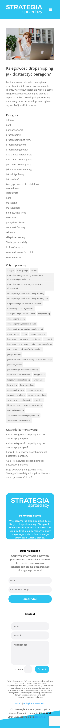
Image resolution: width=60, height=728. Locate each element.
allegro (10, 270)
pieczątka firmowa (15, 390)
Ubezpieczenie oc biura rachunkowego (24, 405)
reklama (10, 232)
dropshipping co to (16, 144)
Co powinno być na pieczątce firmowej (24, 303)
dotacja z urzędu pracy (17, 313)
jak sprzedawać (14, 354)
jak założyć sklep (14, 364)
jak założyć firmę (15, 174)
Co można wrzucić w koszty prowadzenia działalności (25, 286)
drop (33, 313)
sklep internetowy (15, 237)
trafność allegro (14, 247)
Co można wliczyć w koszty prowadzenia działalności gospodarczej (25, 277)
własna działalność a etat (19, 252)
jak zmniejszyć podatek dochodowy (22, 369)
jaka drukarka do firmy (42, 344)
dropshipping (13, 134)
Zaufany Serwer (43, 717)
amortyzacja (22, 270)
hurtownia (11, 339)
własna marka (13, 257)
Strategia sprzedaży (16, 242)
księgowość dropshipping (18, 379)
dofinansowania (14, 129)
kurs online (12, 385)
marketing (11, 202)
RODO (18, 703)
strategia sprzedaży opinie (19, 400)
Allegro (10, 119)
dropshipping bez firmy (18, 139)
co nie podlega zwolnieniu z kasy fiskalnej (25, 293)
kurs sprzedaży (27, 385)
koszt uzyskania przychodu (19, 374)
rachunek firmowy (15, 227)
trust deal (38, 400)
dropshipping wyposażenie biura (21, 323)
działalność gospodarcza (19, 154)
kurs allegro (38, 379)
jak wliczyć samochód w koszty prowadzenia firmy (29, 359)
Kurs (8, 197)
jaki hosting (12, 349)
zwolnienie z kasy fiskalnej (19, 420)
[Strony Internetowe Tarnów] (45, 713)
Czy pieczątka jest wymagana (20, 308)
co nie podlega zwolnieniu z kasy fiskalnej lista (27, 298)
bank (8, 124)
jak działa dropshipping (18, 164)
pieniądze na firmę (16, 212)
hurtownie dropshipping (19, 159)
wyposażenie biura (15, 410)
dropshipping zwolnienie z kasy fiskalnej (25, 329)
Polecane (11, 217)
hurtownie (48, 339)
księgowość (12, 192)
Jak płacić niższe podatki (31, 349)
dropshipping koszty (17, 149)
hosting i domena (37, 334)
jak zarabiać (12, 179)
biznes (34, 270)
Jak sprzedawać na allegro (20, 169)
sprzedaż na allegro (16, 395)
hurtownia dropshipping (30, 339)
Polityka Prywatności (34, 703)
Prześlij (42, 669)
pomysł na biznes (15, 222)
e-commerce (13, 334)
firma (24, 334)
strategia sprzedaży (37, 395)
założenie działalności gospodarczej (23, 415)
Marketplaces (13, 207)
